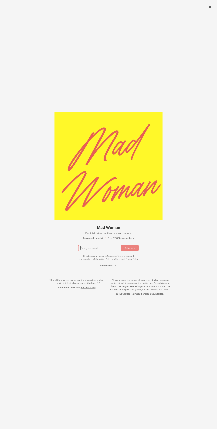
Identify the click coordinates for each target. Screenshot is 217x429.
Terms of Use (123, 255)
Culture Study (88, 287)
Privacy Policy (131, 259)
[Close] (210, 7)
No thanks (106, 265)
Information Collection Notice (107, 259)
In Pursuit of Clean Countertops (148, 293)
